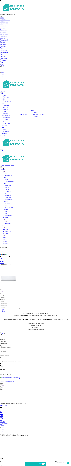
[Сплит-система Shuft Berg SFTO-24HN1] (8, 286)
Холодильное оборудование (8, 215)
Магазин (1, 420)
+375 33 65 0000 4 (2, 65)
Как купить (3, 311)
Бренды (1, 413)
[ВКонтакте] (0, 254)
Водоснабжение (7, 178)
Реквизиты (1, 416)
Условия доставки (2, 421)
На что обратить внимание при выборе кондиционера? (7, 381)
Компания (1, 414)
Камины (6, 211)
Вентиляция (6, 194)
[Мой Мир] (2, 254)
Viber (2, 75)
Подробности (2, 291)
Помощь (1, 424)
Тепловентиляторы (8, 191)
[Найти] (1, 16)
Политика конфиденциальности (4, 423)
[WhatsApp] (5, 254)
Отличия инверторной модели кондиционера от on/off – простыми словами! (10, 378)
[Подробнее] (0, 379)
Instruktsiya (1, 333)
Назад (4, 171)
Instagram (3, 74)
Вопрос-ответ (2, 425)
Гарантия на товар (2, 422)
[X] (3, 254)
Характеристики (4, 310)
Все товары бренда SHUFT (3, 405)
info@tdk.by (2, 72)
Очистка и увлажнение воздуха (9, 198)
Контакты (1, 417)
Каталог (1, 411)
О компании (1, 415)
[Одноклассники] (1, 254)
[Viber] (4, 254)
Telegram (3, 250)
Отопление (6, 184)
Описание (3, 309)
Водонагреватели (8, 180)
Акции (1, 412)
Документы (1, 418)
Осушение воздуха (7, 202)
